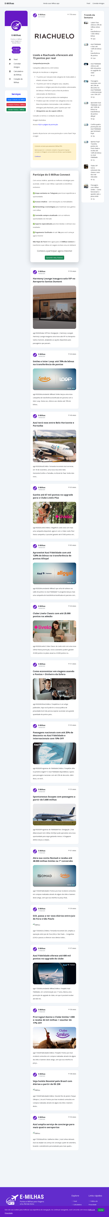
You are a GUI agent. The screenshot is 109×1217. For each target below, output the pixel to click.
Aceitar (101, 1210)
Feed (88, 3)
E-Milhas (9, 3)
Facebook (16, 52)
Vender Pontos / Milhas (16, 110)
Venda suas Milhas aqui (51, 3)
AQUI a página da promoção (48, 124)
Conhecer (38, 156)
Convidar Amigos (98, 3)
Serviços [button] (16, 94)
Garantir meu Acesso (54, 257)
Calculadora (77, 1205)
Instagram (16, 48)
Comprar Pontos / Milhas (16, 105)
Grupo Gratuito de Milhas (16, 100)
